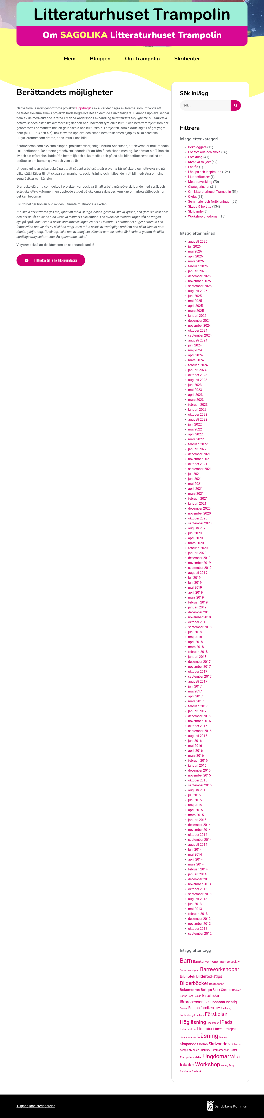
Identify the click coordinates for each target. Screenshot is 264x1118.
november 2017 (199, 667)
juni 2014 (195, 849)
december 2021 (199, 454)
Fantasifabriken (201, 1008)
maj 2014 (195, 854)
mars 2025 (196, 311)
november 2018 (199, 617)
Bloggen (100, 58)
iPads (226, 1022)
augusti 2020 (197, 528)
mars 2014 (196, 864)
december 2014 (199, 825)
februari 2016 (198, 760)
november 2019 (199, 563)
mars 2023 (196, 400)
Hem (69, 58)
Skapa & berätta (199, 206)
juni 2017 (195, 686)
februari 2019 (198, 602)
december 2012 (199, 919)
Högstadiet (213, 1023)
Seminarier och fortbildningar (209, 201)
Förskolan (216, 1014)
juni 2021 (195, 479)
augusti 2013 (197, 899)
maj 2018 (195, 637)
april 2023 (195, 395)
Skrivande (195, 211)
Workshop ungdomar (203, 216)
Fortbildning (186, 1015)
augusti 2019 (197, 573)
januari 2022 (197, 449)
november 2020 (199, 513)
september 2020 (200, 523)
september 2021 (200, 469)
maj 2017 (195, 691)
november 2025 (199, 281)
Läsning (207, 1035)
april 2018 (195, 642)
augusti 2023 (197, 380)
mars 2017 (196, 701)
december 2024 (199, 321)
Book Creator (222, 990)
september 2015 (200, 785)
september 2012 (200, 934)
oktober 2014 (197, 835)
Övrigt (192, 197)
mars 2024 (196, 360)
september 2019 (200, 568)
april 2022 (195, 434)
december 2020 (199, 508)
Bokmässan (216, 984)
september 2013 (200, 894)
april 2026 (195, 256)
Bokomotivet (190, 990)
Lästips (223, 1037)
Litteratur (204, 1029)
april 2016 (195, 751)
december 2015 (199, 770)
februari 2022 (198, 444)
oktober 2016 (197, 726)
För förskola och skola (204, 152)
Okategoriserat (198, 187)
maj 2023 (195, 390)
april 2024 (195, 355)
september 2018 (200, 627)
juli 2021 (194, 474)
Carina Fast (186, 996)
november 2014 (199, 830)
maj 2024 (195, 350)
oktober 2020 (197, 518)
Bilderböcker (194, 983)
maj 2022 (195, 429)
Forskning (195, 157)
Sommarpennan (220, 1049)
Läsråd (193, 167)
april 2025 (195, 306)
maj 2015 (195, 805)
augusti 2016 (197, 736)
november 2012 (199, 924)
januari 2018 (197, 657)
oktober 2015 (197, 780)
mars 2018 (196, 647)
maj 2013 (195, 909)
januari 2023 (197, 410)
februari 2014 (198, 869)
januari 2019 (197, 607)
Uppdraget (83, 108)
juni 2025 (195, 296)
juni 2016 (195, 741)
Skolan (202, 1044)
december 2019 (199, 558)
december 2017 (199, 662)
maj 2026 (195, 251)
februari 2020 (198, 548)
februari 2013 (198, 914)
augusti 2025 (197, 291)
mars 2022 (196, 439)
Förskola (199, 1015)
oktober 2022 (197, 414)
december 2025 (199, 276)
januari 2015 (197, 820)
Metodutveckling (200, 182)
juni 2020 (195, 533)
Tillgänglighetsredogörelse (35, 1106)
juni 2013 (195, 904)
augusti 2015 (197, 790)
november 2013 (199, 884)
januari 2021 (197, 503)
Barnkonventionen (206, 962)
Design (197, 996)
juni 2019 (195, 583)
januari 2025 (197, 316)
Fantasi (183, 1008)
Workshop (207, 1064)
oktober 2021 (197, 464)
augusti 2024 (197, 340)
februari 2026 (198, 266)
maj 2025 (195, 301)
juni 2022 (195, 424)
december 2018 (199, 612)
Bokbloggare (197, 147)
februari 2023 (198, 405)
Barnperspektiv (230, 962)
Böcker (236, 990)
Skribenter (187, 58)
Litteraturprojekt (224, 1029)
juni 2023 (195, 385)
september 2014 (200, 840)
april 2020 (195, 538)
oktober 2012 (197, 929)
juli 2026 (194, 246)
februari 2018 (198, 652)
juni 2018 (195, 632)
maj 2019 (195, 587)
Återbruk (196, 1071)
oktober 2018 (197, 622)
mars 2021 (196, 494)
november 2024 (199, 325)
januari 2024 (197, 370)
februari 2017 (198, 706)
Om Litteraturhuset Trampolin (209, 192)
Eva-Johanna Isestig (220, 1002)
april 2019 (195, 592)
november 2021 (199, 459)
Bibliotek (187, 976)
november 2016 (199, 721)
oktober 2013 (197, 889)
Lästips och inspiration (204, 172)
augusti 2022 (197, 419)
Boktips (206, 990)
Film (217, 1008)
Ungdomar (216, 1056)
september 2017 (200, 676)
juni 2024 (195, 345)
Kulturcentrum (188, 1029)
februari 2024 (198, 365)
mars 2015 (196, 815)
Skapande (188, 1044)
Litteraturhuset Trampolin (132, 14)
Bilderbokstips (209, 976)
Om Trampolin (142, 58)
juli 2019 (194, 578)
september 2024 (200, 335)
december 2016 (199, 716)
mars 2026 (196, 261)
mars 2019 (196, 597)
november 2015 (199, 775)
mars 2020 (196, 543)
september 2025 (200, 286)
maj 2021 (195, 484)
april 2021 (195, 489)
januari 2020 (197, 553)
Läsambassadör (188, 1037)
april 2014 (195, 859)
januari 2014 (197, 874)
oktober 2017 (197, 672)
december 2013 (199, 879)
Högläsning (193, 1022)
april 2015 (195, 810)
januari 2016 (197, 765)
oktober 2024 (197, 330)
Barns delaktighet (189, 970)
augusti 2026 (197, 241)
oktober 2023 (197, 375)
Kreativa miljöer (199, 162)
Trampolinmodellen (191, 1057)
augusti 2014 (197, 845)
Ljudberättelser (199, 177)
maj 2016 (195, 746)
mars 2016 (196, 756)
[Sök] (236, 105)
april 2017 (195, 696)
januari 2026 (197, 271)
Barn (186, 960)
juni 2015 (195, 800)
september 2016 (200, 731)
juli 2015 (194, 795)
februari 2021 (198, 499)
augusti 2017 (197, 681)
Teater (233, 1050)
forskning (226, 1008)
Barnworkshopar (219, 969)
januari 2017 (197, 711)
